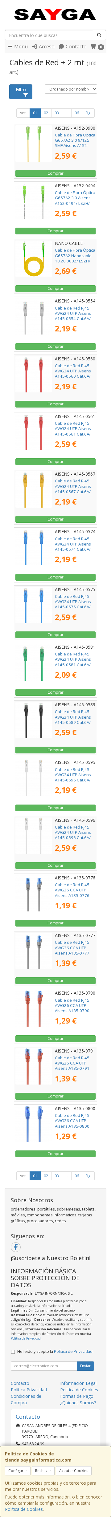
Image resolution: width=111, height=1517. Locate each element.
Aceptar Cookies (73, 1470)
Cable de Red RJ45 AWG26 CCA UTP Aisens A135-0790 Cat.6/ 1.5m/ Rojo (72, 1008)
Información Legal (78, 1383)
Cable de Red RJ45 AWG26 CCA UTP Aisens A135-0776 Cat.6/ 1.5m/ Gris (72, 892)
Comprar (55, 173)
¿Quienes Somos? (78, 1402)
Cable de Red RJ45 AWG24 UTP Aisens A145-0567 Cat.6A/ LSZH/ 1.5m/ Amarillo (75, 489)
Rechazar (43, 1470)
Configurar (17, 1470)
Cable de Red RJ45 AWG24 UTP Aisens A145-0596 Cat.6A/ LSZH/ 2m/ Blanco (73, 835)
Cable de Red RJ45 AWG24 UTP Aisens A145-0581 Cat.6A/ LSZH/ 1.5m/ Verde (73, 662)
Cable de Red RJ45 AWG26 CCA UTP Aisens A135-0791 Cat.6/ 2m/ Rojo (72, 1066)
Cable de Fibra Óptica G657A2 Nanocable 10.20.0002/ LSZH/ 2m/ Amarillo (75, 258)
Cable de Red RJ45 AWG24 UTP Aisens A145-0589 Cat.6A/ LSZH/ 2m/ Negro (73, 719)
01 (35, 113)
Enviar (85, 1366)
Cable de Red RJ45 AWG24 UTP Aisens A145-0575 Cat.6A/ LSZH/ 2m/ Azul (73, 604)
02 (46, 113)
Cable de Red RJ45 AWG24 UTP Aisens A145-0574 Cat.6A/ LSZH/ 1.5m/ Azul (73, 547)
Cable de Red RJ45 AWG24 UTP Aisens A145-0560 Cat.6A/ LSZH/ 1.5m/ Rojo (73, 373)
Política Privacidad (29, 1390)
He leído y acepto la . (55, 1351)
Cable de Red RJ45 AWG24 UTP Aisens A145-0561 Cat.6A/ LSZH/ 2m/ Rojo (73, 431)
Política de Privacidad (26, 1338)
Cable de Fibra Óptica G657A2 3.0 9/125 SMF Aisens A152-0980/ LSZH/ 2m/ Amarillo (75, 145)
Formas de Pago (76, 1396)
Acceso (46, 46)
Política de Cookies (24, 1509)
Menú (20, 46)
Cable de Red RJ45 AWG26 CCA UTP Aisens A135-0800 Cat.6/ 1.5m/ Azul (72, 1123)
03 (57, 113)
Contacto (75, 46)
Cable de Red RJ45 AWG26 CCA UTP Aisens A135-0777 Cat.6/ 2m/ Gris (72, 950)
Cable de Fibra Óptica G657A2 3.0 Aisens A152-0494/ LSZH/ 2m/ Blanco (75, 200)
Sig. (88, 113)
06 (77, 113)
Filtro (21, 89)
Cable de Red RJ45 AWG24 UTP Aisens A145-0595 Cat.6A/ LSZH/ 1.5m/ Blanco (73, 777)
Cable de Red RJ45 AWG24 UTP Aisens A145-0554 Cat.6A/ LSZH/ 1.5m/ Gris (73, 316)
